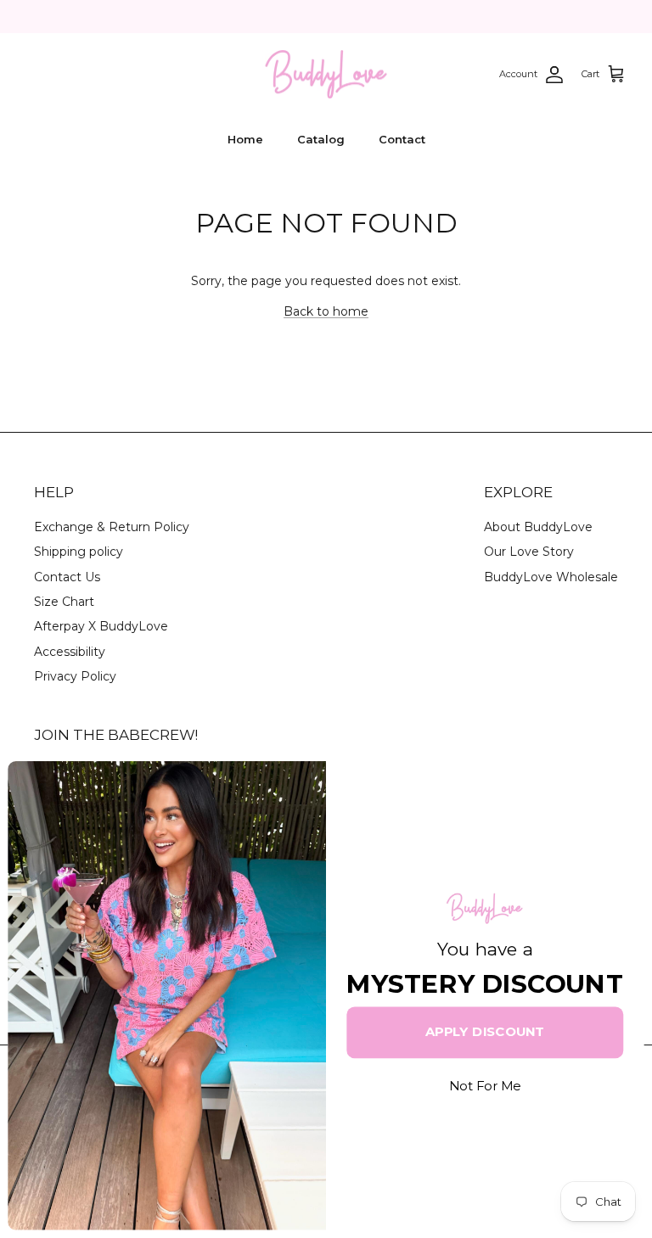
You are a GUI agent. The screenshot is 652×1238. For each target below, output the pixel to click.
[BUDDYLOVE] (326, 74)
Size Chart (64, 601)
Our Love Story (529, 551)
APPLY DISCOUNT (484, 1031)
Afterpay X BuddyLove (101, 626)
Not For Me (484, 1086)
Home (245, 139)
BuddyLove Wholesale (551, 577)
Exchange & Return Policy (111, 527)
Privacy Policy (75, 676)
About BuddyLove (538, 527)
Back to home (326, 311)
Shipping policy (78, 551)
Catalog (321, 139)
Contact (402, 139)
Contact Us (67, 577)
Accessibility (69, 651)
